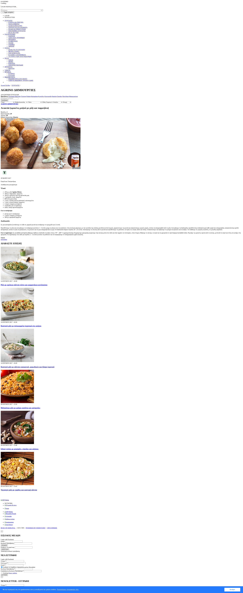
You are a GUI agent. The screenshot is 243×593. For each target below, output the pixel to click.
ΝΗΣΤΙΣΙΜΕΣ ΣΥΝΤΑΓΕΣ (17, 31)
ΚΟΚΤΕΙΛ (11, 63)
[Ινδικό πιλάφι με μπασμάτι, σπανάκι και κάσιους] (17, 443)
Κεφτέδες (41, 96)
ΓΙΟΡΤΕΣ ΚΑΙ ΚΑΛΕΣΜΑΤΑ (17, 27)
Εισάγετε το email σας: (8, 547)
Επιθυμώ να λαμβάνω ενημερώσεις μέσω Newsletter (19, 567)
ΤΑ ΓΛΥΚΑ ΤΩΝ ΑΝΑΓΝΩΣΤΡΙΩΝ (19, 56)
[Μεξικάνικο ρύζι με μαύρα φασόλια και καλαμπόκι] (17, 402)
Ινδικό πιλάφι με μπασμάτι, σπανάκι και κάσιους (19, 449)
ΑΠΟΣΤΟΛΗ (5, 549)
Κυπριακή (12, 96)
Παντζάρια (65, 96)
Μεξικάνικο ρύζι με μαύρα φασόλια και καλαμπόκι (20, 408)
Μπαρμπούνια (73, 96)
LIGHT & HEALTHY (15, 26)
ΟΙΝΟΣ (10, 60)
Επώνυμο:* (4, 563)
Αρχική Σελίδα (5, 85)
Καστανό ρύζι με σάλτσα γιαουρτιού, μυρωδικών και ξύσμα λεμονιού (27, 367)
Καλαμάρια (34, 96)
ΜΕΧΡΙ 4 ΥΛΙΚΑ (13, 51)
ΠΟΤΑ (7, 58)
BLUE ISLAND (13, 32)
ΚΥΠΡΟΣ (11, 73)
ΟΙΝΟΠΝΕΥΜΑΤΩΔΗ (15, 65)
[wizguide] (8, 516)
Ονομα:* (3, 561)
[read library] (9, 525)
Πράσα (28, 96)
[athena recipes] (10, 519)
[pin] (2, 8)
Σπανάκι (59, 96)
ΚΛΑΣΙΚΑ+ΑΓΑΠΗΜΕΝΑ (17, 55)
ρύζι (2, 239)
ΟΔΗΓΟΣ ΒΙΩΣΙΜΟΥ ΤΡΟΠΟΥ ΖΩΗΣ (20, 80)
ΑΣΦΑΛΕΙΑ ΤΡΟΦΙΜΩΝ (16, 38)
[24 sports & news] (11, 505)
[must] (7, 508)
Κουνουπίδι (48, 96)
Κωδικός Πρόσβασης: (7, 543)
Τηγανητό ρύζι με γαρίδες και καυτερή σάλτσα (19, 490)
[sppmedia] (5, 500)
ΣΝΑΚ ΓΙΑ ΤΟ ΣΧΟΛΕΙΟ (16, 49)
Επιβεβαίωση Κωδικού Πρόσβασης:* (12, 571)
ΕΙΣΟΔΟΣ (4, 545)
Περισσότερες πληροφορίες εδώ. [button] (68, 589)
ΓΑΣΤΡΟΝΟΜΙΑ (10, 34)
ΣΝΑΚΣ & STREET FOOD (17, 29)
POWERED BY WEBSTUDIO (35, 528)
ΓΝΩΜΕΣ (11, 44)
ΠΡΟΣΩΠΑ (12, 39)
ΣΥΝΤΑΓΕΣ (8, 20)
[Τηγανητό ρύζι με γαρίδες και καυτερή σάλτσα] (17, 484)
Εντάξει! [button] (232, 589)
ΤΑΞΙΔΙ (10, 43)
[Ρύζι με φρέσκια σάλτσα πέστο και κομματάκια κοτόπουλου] (17, 279)
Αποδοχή (10, 573)
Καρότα (54, 96)
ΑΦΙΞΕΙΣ (11, 46)
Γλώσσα (23, 96)
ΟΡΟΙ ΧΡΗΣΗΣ (52, 528)
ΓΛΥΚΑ (7, 48)
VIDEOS (7, 70)
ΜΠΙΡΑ (10, 61)
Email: (3, 541)
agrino (5, 239)
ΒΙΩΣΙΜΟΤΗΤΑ (10, 77)
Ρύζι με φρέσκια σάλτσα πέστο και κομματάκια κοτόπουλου (24, 285)
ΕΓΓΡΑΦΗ (4, 575)
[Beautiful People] (10, 513)
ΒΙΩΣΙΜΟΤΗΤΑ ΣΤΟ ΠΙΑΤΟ (17, 79)
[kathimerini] (9, 512)
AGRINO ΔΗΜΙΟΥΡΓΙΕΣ (9, 104)
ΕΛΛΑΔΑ (11, 75)
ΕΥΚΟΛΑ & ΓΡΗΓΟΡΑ (15, 22)
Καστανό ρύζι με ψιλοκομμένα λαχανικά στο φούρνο (21, 326)
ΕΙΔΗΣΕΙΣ (11, 36)
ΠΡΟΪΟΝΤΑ (8, 67)
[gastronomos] (9, 522)
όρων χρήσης (13, 573)
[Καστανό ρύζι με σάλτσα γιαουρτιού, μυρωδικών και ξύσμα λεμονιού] (17, 361)
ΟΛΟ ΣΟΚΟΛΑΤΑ (14, 53)
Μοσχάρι (18, 96)
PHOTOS (11, 68)
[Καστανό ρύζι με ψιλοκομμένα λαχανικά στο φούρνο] (17, 320)
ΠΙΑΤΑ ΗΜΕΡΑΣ (13, 24)
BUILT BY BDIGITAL (8, 528)
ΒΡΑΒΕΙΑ (8, 72)
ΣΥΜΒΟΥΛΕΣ (13, 41)
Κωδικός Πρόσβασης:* (8, 569)
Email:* (3, 565)
